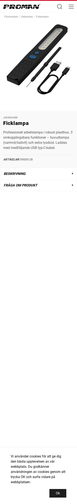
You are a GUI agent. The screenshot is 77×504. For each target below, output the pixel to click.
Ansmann (10, 117)
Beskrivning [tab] (14, 174)
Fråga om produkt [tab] (20, 185)
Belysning (27, 16)
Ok (58, 493)
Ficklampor (42, 16)
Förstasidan (11, 16)
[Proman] (21, 7)
